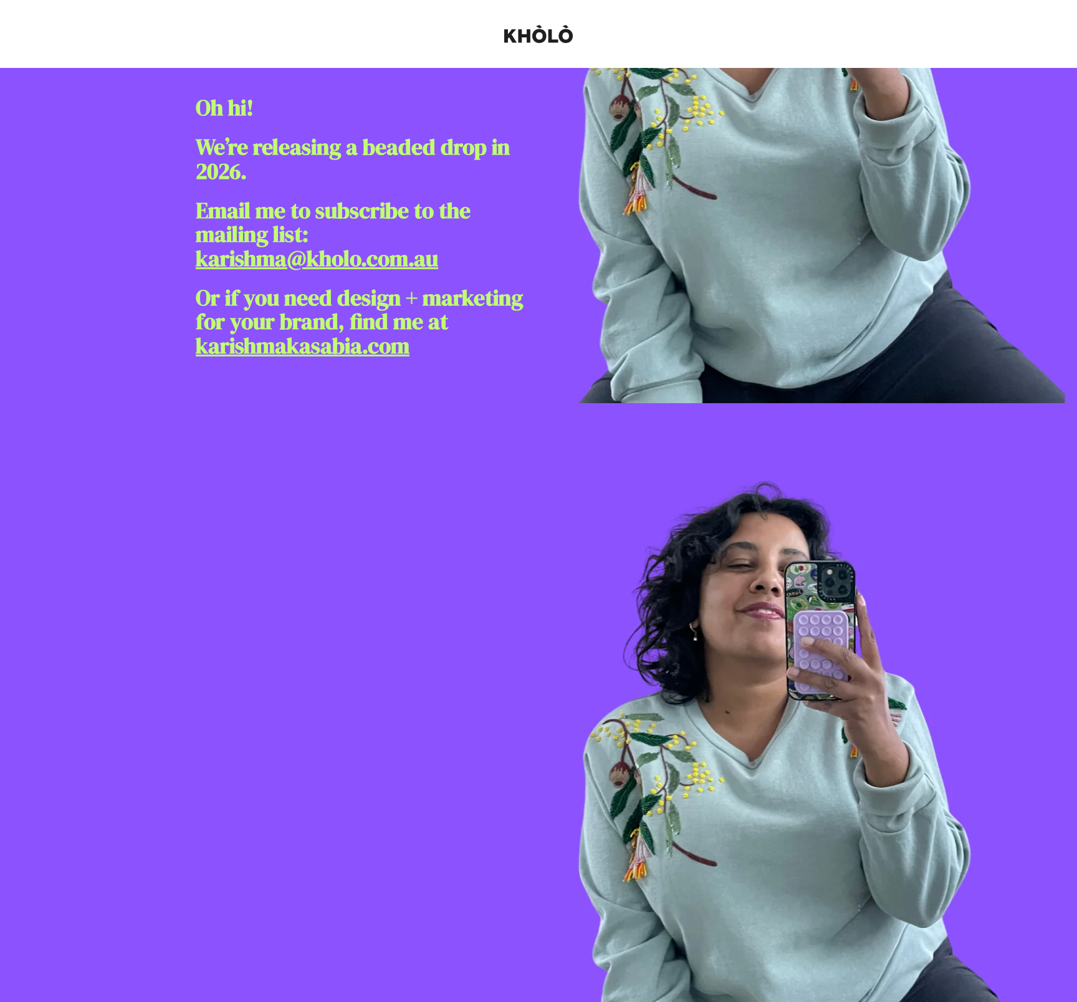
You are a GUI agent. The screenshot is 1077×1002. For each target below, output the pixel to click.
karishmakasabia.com (302, 346)
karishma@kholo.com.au (317, 259)
